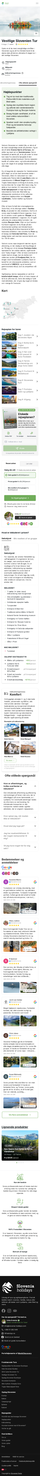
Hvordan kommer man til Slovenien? (14, 1425)
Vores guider (6, 1440)
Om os (4, 1437)
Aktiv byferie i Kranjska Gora (11, 1384)
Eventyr (4, 1395)
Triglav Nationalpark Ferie (10, 1387)
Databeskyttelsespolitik (27, 1461)
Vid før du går (6, 1428)
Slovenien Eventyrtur (9, 1381)
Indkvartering (6, 1422)
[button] (22, 44)
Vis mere (9, 760)
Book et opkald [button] (27, 517)
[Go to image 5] (22, 34)
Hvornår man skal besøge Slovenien (14, 1416)
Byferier (4, 1404)
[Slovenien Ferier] (20, 1287)
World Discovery (25, 1353)
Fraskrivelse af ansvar (9, 1461)
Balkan (4, 1398)
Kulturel (4, 1407)
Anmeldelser (6, 1457)
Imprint (16, 1465)
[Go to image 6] (24, 34)
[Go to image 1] (15, 34)
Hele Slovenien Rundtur (10, 1369)
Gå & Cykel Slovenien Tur (10, 1372)
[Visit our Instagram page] (9, 1311)
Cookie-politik (6, 1465)
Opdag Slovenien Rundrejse (11, 1378)
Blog (3, 1446)
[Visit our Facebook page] (3, 1311)
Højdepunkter (6, 1419)
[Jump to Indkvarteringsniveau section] (22, 73)
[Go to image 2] (17, 34)
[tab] (11, 463)
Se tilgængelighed (19, 498)
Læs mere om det (9, 900)
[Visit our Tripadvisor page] (15, 1311)
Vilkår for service (18, 1457)
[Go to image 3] (19, 34)
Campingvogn (6, 1401)
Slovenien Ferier (16, 1473)
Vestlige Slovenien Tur (9, 1375)
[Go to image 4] (20, 34)
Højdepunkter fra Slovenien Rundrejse (15, 1366)
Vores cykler (6, 1443)
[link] (20, 1329)
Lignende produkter (15, 1127)
